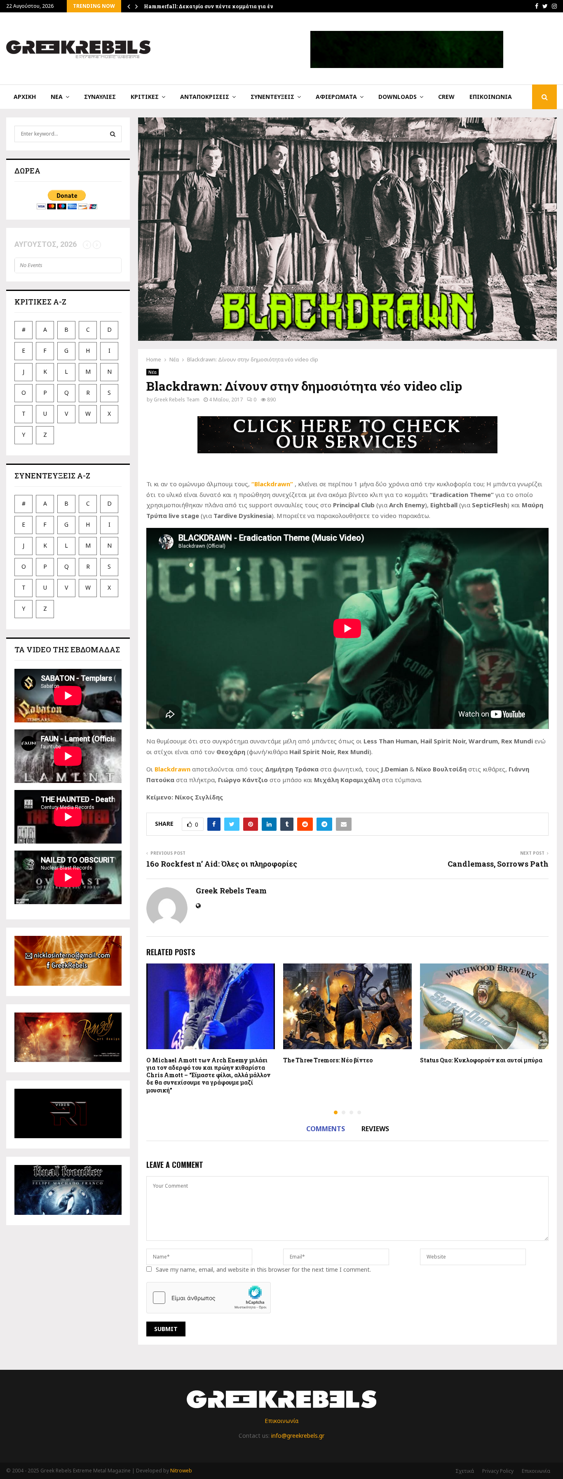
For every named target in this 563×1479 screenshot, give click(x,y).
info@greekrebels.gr (297, 1435)
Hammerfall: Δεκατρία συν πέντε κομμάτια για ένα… (212, 6)
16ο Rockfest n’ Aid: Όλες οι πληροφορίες (221, 864)
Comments (325, 1128)
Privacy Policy (498, 1470)
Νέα (57, 97)
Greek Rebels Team (176, 399)
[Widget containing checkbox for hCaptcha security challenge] (208, 1297)
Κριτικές (145, 97)
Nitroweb (181, 1470)
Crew (446, 97)
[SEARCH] (113, 134)
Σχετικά (464, 1470)
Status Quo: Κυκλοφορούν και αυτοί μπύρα (481, 1060)
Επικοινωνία (490, 97)
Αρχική (25, 97)
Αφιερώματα (336, 97)
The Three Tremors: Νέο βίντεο (328, 1060)
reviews (375, 1128)
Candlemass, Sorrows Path (498, 864)
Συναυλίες (100, 97)
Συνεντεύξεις (272, 97)
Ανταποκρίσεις (204, 97)
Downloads (397, 97)
